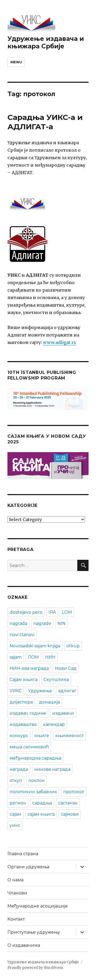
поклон (36, 780)
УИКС (16, 690)
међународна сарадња (35, 758)
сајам (15, 814)
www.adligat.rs (59, 342)
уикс (15, 825)
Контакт (16, 919)
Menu (16, 62)
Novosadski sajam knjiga (35, 645)
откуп (16, 780)
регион (18, 802)
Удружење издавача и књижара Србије (45, 42)
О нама (15, 879)
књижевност (69, 735)
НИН (50, 657)
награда (19, 769)
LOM (67, 612)
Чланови (17, 892)
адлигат (67, 690)
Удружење (40, 690)
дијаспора (21, 702)
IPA (52, 612)
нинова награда (52, 769)
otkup (73, 645)
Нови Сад (66, 668)
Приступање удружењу (33, 932)
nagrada (18, 623)
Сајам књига (23, 679)
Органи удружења (28, 866)
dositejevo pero (26, 612)
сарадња (42, 802)
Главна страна (22, 853)
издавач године (28, 713)
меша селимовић (29, 746)
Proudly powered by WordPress (35, 967)
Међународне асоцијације (37, 906)
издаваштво (23, 724)
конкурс (19, 735)
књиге (41, 735)
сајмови (70, 814)
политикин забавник (33, 791)
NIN (61, 623)
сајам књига (41, 814)
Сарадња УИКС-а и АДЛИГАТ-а (45, 122)
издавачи (63, 713)
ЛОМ (33, 657)
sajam (16, 657)
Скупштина (56, 679)
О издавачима (23, 945)
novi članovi (22, 634)
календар (54, 724)
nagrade (42, 623)
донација (49, 702)
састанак (68, 802)
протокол (73, 791)
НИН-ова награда (29, 668)
